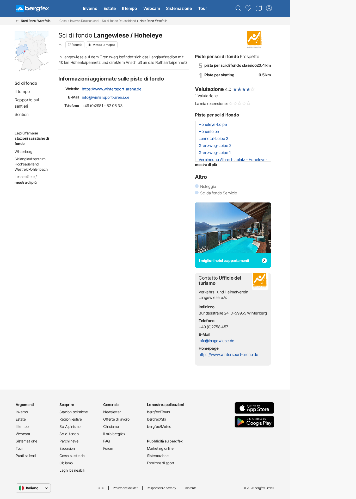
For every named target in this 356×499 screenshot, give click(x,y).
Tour (202, 8)
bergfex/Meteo (159, 426)
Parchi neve (68, 441)
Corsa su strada (72, 455)
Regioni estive (70, 419)
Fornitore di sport (160, 463)
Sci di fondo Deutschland (119, 21)
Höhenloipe (209, 131)
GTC (101, 488)
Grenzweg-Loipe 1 (215, 152)
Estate (109, 8)
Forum (108, 448)
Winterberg (24, 151)
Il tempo (129, 8)
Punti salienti (25, 455)
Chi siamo (111, 426)
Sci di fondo (68, 434)
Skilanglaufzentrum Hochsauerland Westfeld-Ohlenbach (31, 164)
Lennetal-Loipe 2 (213, 138)
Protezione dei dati (125, 488)
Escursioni (67, 448)
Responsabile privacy (161, 488)
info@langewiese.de (216, 340)
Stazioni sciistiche (73, 412)
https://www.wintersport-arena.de (111, 89)
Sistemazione (179, 8)
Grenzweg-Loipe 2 (215, 145)
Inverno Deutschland (84, 21)
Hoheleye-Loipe (213, 124)
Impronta (191, 488)
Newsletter (112, 412)
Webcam (151, 8)
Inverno (90, 8)
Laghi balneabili (71, 470)
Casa (62, 21)
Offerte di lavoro (116, 419)
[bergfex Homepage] (32, 8)
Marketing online (160, 448)
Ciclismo (66, 463)
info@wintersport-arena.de (106, 97)
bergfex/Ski (156, 419)
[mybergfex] (269, 8)
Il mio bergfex (114, 434)
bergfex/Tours (158, 412)
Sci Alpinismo (70, 426)
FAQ (106, 441)
